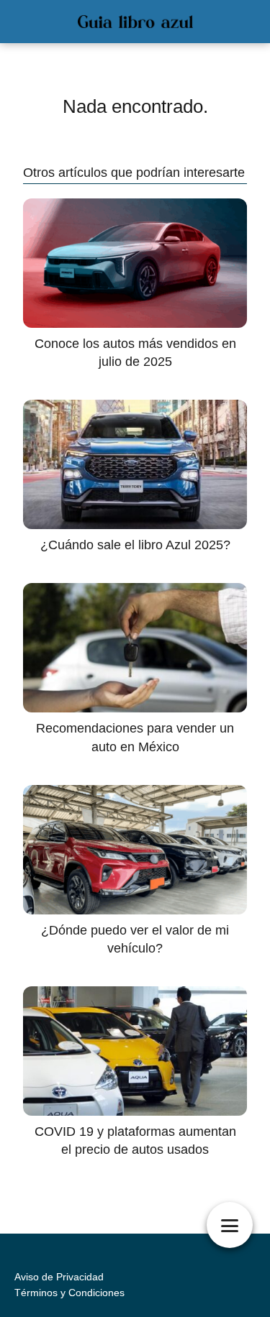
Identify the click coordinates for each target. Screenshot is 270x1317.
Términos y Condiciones (69, 1292)
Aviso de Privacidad (59, 1276)
